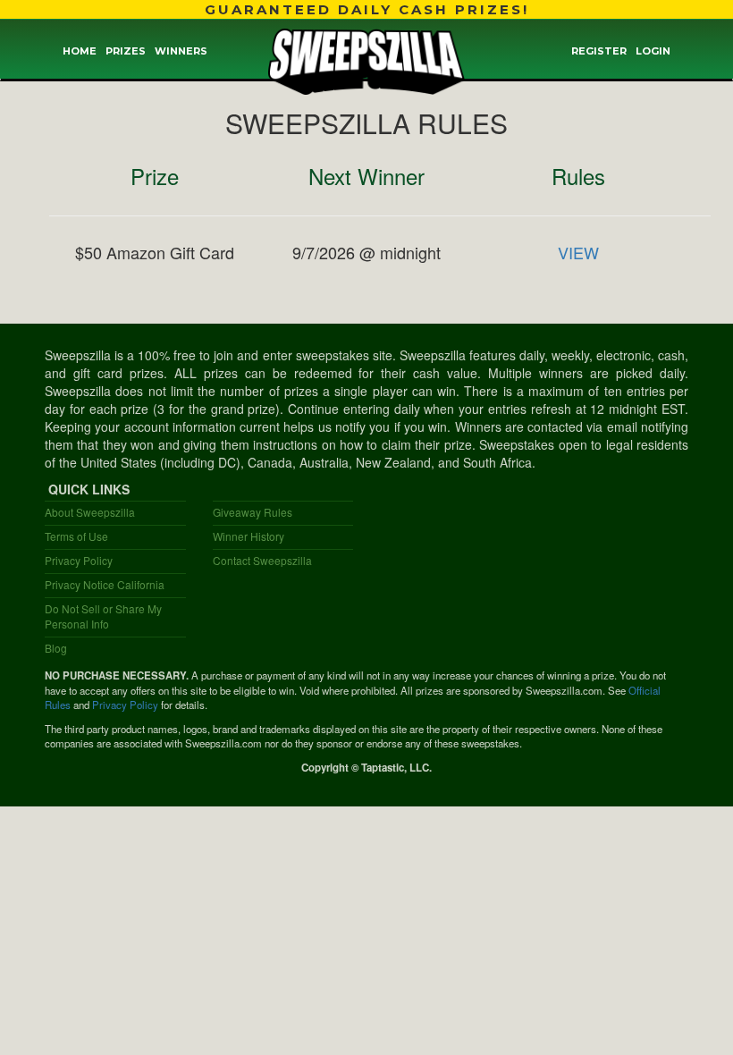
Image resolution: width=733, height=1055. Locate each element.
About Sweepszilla (90, 511)
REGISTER (599, 51)
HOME (80, 51)
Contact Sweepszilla (262, 560)
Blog (56, 647)
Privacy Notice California (104, 584)
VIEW (578, 252)
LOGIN (653, 51)
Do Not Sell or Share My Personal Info (103, 616)
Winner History (248, 536)
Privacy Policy (79, 560)
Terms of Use (76, 536)
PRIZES (125, 51)
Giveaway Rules (252, 511)
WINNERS (181, 51)
